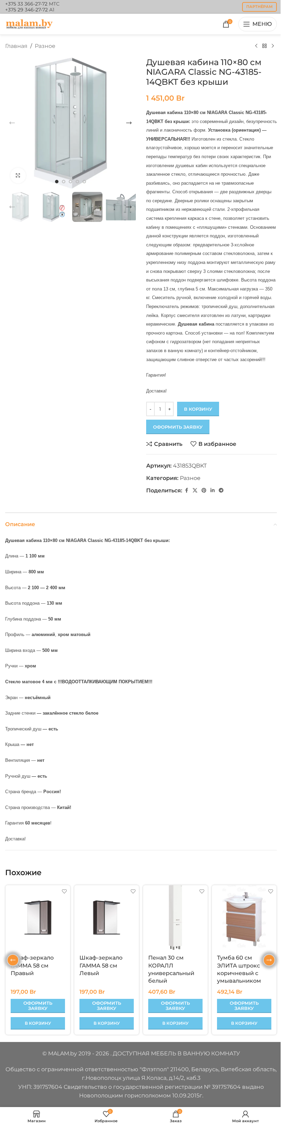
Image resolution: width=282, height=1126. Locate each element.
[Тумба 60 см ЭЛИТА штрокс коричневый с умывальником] (244, 917)
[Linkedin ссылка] (212, 490)
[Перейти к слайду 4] (77, 181)
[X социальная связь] (195, 490)
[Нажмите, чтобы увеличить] (18, 175)
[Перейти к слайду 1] (56, 181)
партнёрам (259, 6)
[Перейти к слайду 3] (70, 181)
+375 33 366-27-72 (26, 4)
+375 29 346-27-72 (26, 10)
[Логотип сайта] (29, 23)
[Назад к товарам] (264, 46)
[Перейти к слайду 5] (84, 181)
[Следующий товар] (273, 46)
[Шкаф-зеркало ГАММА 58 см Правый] (38, 917)
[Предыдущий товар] (256, 46)
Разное (45, 46)
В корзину (198, 409)
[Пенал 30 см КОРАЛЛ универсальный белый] (175, 917)
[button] (12, 123)
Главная (16, 46)
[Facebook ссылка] (186, 490)
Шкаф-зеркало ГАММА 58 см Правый (32, 965)
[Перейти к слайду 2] (63, 181)
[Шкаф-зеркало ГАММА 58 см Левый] (106, 917)
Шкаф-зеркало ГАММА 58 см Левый (100, 965)
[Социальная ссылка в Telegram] (221, 490)
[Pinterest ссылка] (203, 490)
